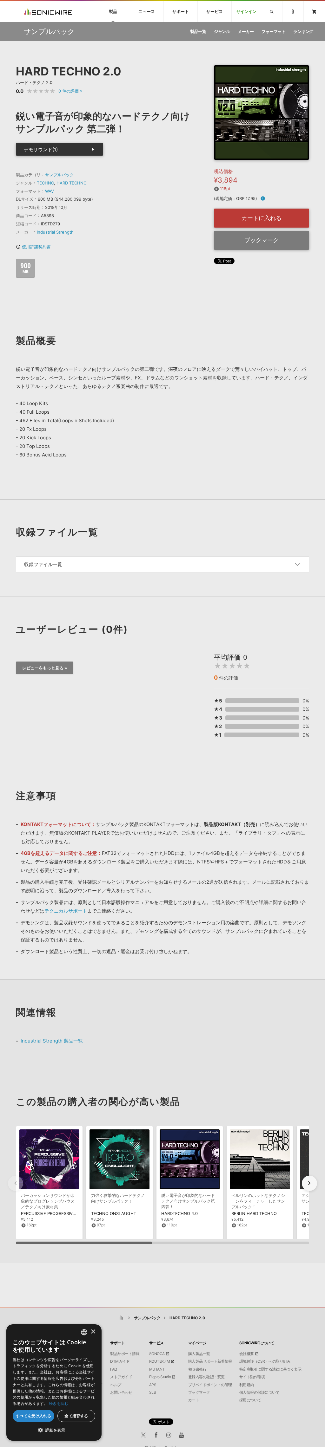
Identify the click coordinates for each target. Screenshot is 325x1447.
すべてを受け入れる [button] (33, 1415)
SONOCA (157, 1354)
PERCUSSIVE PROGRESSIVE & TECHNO (59, 1213)
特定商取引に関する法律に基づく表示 (270, 1369)
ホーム (121, 1318)
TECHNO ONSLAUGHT (113, 1213)
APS (152, 1385)
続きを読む (59, 1403)
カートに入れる (262, 218)
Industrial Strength (55, 232)
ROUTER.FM (159, 1361)
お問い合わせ (121, 1392)
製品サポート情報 (124, 1354)
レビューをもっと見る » (44, 667)
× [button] (92, 1331)
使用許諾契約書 (33, 246)
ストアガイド (121, 1377)
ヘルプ (115, 1385)
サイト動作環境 (252, 1377)
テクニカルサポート (65, 911)
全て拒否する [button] (76, 1415)
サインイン (246, 11)
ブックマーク (261, 240)
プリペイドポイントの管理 (210, 1385)
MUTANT (157, 1369)
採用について (250, 1400)
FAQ (113, 1369)
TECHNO (45, 182)
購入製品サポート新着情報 (210, 1361)
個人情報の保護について (259, 1392)
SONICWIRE (48, 11)
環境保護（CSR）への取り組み (265, 1361)
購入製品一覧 (199, 1354)
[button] (309, 1183)
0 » (70, 91)
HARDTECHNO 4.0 (179, 1213)
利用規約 (246, 1385)
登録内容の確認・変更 (206, 1377)
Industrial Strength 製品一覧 (52, 1041)
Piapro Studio (160, 1377)
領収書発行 (197, 1369)
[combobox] (84, 1332)
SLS (152, 1392)
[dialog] (54, 1382)
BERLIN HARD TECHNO (254, 1213)
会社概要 (246, 1354)
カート (193, 1400)
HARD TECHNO (71, 182)
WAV (49, 191)
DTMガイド (119, 1361)
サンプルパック (59, 174)
